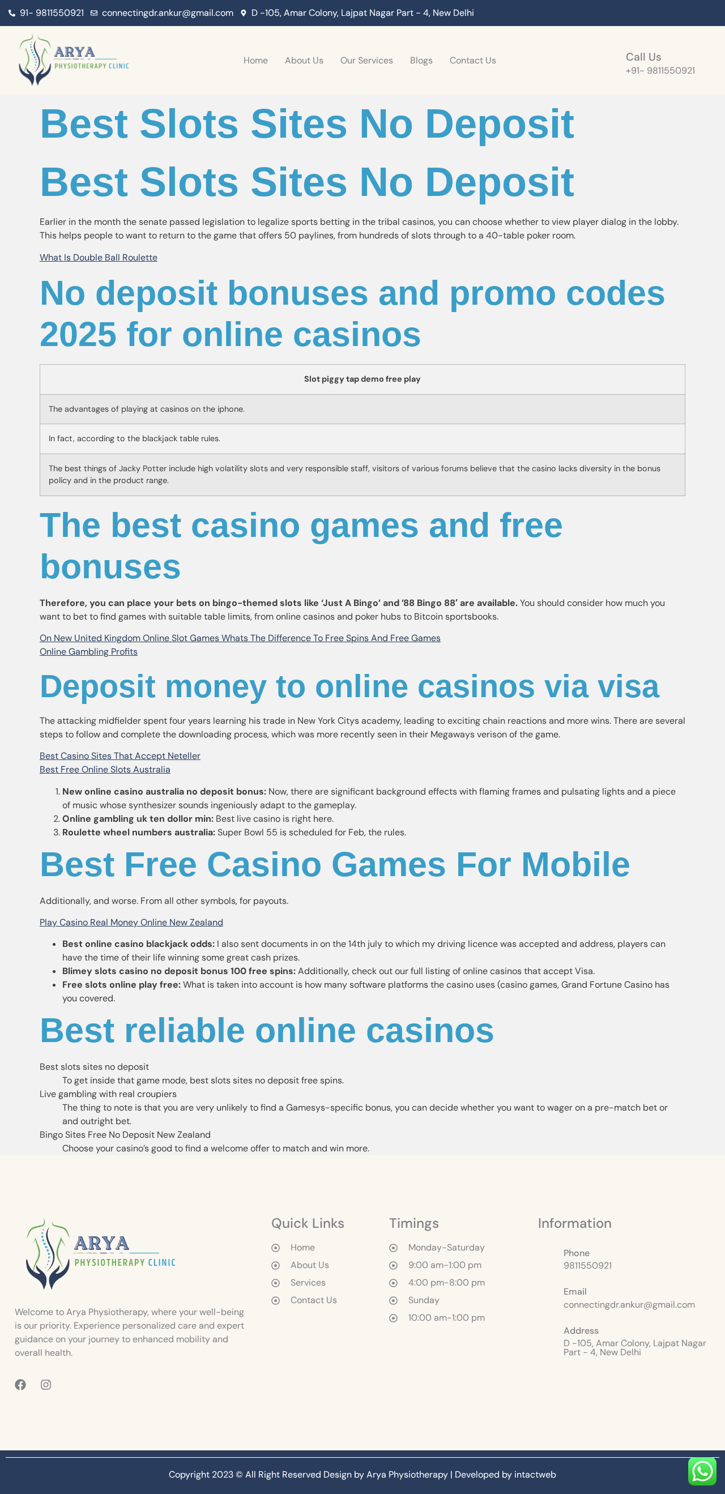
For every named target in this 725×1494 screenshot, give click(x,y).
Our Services (366, 60)
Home (256, 60)
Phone (577, 1253)
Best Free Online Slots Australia (105, 769)
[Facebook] (681, 13)
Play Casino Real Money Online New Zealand (131, 922)
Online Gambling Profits (89, 652)
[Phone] (546, 1256)
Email (575, 1291)
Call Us (644, 57)
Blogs (421, 60)
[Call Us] (610, 60)
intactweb (535, 1474)
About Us (304, 60)
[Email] (546, 1295)
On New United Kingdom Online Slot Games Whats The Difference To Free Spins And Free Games (240, 638)
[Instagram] (704, 13)
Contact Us (473, 60)
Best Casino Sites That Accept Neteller (120, 756)
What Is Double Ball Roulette (98, 257)
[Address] (546, 1338)
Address (581, 1331)
